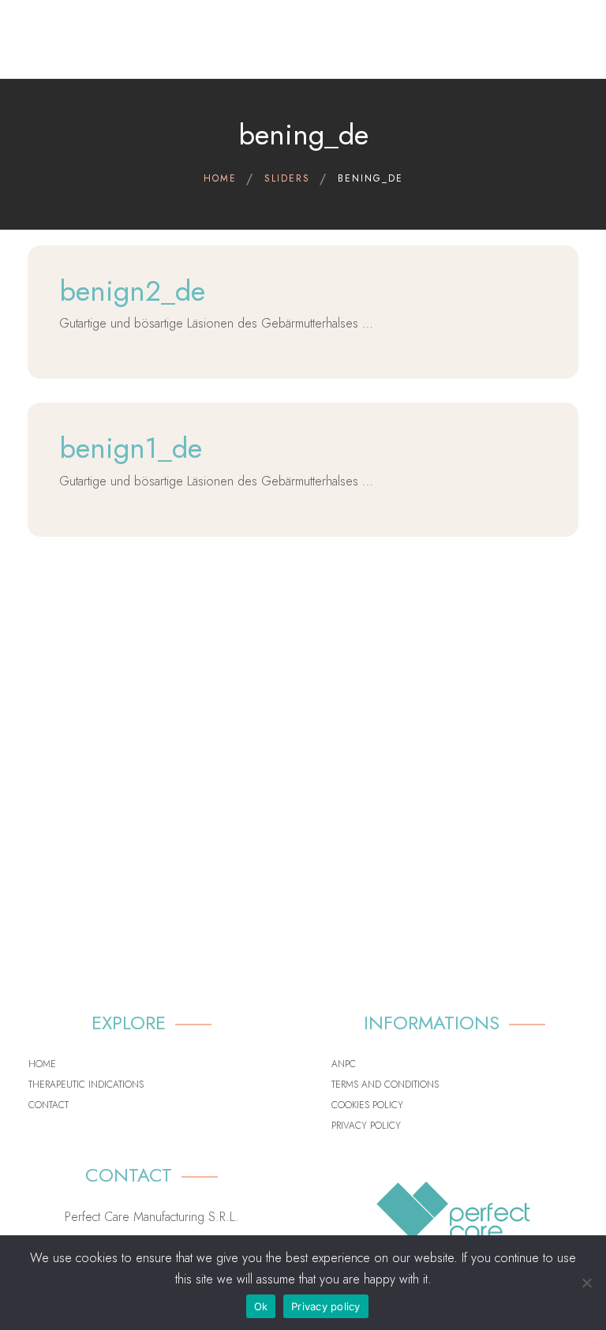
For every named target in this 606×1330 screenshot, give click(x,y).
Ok (261, 1306)
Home (42, 1064)
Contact (48, 1105)
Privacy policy (366, 1125)
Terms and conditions (385, 1084)
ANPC (343, 1064)
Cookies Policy (367, 1105)
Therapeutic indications (86, 1084)
